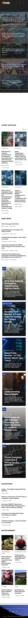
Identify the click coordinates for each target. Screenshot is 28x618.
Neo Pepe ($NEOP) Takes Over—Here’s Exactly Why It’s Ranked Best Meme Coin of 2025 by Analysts (13, 505)
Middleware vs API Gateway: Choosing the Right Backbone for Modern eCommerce (12, 423)
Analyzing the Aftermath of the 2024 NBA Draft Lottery (20, 557)
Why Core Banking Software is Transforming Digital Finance (13, 285)
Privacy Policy (15, 616)
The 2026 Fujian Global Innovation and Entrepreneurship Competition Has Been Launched (14, 66)
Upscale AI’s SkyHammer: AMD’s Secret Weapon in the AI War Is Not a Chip (13, 246)
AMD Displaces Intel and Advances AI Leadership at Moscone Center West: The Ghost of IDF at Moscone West (13, 19)
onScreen (4, 586)
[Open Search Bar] (20, 3)
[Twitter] (13, 611)
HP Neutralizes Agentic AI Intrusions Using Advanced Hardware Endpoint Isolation (13, 50)
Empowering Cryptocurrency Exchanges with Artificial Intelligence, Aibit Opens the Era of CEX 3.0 (13, 255)
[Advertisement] (14, 107)
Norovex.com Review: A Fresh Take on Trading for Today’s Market (12, 316)
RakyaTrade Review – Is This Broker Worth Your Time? (13, 357)
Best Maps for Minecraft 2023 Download (20, 591)
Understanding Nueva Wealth (12, 392)
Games (3, 553)
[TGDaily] (6, 3)
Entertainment (5, 551)
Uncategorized (6, 14)
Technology (4, 148)
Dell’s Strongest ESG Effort (10, 224)
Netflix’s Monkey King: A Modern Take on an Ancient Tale (6, 592)
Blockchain (6, 303)
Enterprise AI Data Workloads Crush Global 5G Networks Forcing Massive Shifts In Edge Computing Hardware (13, 34)
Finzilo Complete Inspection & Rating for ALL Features (13, 461)
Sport (24, 551)
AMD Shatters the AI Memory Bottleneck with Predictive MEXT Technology (12, 82)
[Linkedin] (10, 611)
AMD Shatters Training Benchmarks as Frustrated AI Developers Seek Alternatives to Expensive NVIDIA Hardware (7, 157)
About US (22, 616)
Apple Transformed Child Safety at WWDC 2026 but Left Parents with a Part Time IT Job (20, 155)
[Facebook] (16, 611)
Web (4, 268)
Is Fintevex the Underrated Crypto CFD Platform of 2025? (12, 514)
